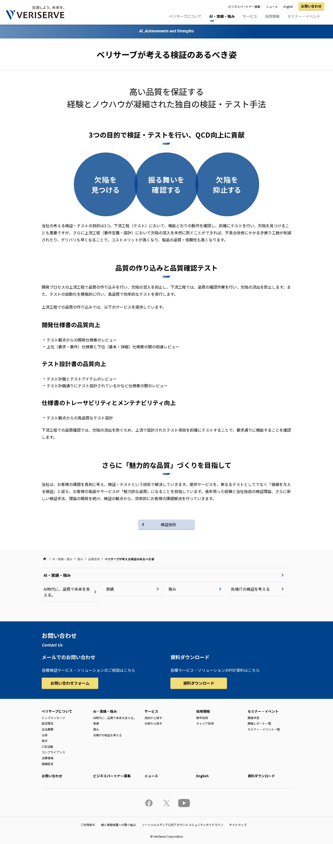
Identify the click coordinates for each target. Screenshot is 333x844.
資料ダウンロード (198, 683)
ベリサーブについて (185, 16)
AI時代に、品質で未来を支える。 (67, 592)
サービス (250, 16)
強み (80, 559)
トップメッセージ (53, 718)
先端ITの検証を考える (250, 589)
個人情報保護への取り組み (118, 825)
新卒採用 (202, 718)
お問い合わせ (311, 6)
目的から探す (153, 718)
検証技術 (168, 524)
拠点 (45, 741)
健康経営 (47, 764)
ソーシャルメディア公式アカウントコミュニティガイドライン (182, 825)
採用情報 (272, 16)
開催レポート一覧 (259, 723)
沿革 (45, 735)
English (288, 6)
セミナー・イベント (303, 16)
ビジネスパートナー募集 (244, 6)
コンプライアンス (53, 752)
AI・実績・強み (222, 16)
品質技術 (94, 559)
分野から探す (153, 723)
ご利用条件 (87, 825)
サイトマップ (238, 825)
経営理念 (47, 723)
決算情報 (47, 758)
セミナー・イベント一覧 (264, 729)
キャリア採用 (205, 723)
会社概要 (47, 729)
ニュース (272, 6)
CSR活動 (47, 746)
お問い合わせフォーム (69, 683)
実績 (110, 589)
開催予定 (253, 718)
